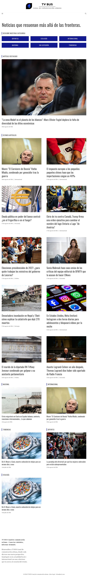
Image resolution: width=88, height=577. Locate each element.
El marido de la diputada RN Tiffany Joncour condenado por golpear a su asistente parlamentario (18, 370)
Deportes (15, 38)
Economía (17, 223)
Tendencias (73, 45)
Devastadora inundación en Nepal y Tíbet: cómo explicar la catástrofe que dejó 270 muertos (21, 319)
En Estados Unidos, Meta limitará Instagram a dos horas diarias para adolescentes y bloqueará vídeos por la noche (64, 321)
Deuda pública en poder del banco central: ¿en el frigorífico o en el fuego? (21, 218)
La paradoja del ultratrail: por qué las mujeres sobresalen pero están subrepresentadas (66, 463)
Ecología (44, 38)
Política (17, 278)
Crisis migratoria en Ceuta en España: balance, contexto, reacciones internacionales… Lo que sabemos (21, 417)
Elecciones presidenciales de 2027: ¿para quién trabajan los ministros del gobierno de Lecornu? (21, 271)
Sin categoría (44, 45)
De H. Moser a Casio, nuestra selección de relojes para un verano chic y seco (21, 463)
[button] (85, 13)
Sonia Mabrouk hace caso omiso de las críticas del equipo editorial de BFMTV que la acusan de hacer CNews (66, 271)
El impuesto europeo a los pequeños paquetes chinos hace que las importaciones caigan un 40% (63, 172)
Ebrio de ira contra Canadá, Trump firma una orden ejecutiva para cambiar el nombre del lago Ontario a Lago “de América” (65, 222)
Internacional (73, 38)
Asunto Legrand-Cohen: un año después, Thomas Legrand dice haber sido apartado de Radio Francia (66, 370)
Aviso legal (52, 574)
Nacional (15, 45)
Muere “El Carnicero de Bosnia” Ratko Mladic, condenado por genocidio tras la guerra (20, 172)
